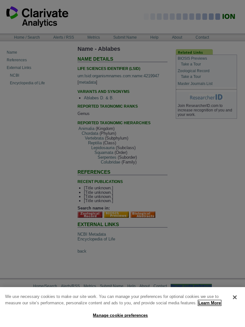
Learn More (209, 302)
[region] (122, 307)
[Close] (235, 297)
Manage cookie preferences (120, 315)
